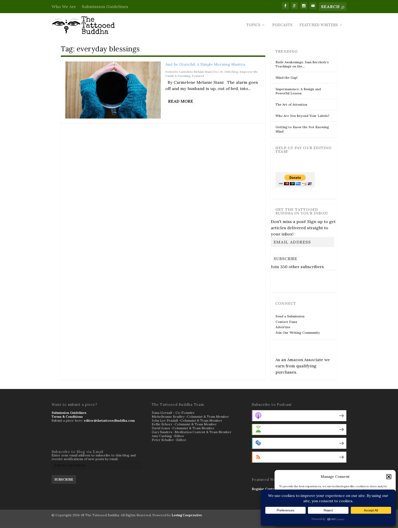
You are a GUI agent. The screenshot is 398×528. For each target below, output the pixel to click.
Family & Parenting (177, 76)
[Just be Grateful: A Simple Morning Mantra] (113, 90)
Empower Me (249, 71)
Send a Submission (289, 316)
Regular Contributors (269, 489)
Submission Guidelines (105, 6)
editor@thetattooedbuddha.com (109, 420)
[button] (388, 476)
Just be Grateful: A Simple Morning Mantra (205, 64)
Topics (253, 25)
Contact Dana (286, 322)
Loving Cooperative (187, 515)
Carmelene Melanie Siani (195, 71)
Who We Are (64, 6)
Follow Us (284, 281)
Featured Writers (318, 25)
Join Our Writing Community (297, 333)
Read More (180, 101)
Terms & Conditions (67, 417)
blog (235, 71)
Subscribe (285, 258)
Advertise (282, 327)
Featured (198, 76)
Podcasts (282, 25)
